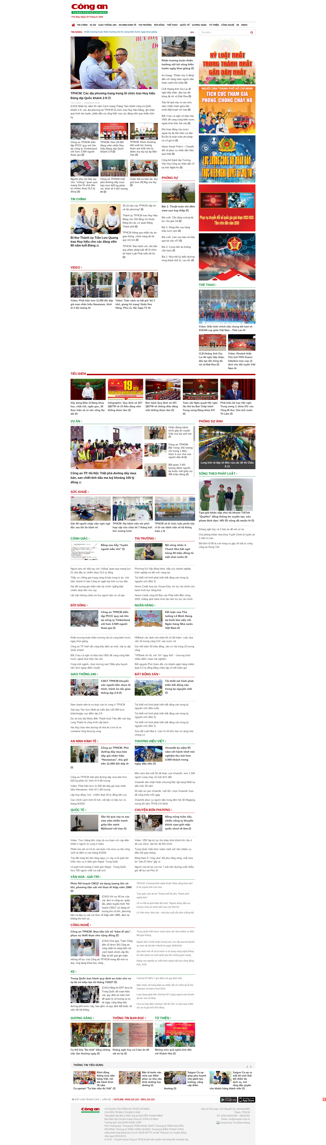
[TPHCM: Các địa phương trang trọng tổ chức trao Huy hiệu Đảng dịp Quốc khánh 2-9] (114, 62)
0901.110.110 (148, 1099)
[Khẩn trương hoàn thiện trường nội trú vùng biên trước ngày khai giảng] (178, 46)
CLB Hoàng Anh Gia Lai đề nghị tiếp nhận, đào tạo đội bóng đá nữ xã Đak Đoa (176, 93)
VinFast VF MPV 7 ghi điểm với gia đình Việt (159, 978)
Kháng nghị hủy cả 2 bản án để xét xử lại (131, 1051)
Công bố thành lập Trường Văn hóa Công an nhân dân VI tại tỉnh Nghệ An (178, 164)
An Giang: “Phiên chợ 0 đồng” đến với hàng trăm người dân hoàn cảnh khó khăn (178, 79)
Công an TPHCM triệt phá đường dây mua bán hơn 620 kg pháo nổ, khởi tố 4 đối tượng (114, 184)
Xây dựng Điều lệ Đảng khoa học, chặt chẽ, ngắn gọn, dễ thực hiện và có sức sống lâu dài (88, 408)
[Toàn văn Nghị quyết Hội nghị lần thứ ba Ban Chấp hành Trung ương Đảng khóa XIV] (200, 390)
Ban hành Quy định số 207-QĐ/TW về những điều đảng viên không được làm (161, 406)
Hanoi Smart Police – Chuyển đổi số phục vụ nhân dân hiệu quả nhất (178, 150)
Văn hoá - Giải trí (85, 877)
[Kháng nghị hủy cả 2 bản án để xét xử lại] (133, 1035)
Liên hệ (106, 1099)
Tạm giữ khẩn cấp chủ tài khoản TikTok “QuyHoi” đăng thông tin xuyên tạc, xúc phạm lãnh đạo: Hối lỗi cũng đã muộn (225, 516)
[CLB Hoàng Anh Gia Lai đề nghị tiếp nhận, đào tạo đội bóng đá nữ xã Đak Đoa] (212, 343)
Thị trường (145, 25)
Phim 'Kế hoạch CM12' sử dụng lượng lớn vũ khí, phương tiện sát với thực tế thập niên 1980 (101, 885)
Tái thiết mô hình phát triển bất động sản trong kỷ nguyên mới (179, 684)
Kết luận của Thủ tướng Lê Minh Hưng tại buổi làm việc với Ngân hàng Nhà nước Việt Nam (179, 620)
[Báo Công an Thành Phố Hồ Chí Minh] (73, 24)
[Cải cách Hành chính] (227, 256)
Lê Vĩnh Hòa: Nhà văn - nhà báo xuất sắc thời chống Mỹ (165, 912)
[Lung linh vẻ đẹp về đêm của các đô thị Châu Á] (227, 442)
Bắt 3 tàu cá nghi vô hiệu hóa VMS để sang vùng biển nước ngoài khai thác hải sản (178, 120)
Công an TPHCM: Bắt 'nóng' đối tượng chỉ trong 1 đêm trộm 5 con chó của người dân (180, 451)
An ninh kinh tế (127, 25)
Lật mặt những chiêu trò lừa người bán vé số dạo (98, 595)
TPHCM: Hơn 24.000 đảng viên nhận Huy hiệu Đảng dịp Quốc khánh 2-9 (112, 147)
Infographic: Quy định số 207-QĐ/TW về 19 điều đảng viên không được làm (125, 406)
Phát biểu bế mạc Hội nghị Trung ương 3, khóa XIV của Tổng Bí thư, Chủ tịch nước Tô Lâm (236, 408)
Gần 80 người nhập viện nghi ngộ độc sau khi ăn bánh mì (90, 525)
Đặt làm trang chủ (86, 1099)
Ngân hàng (144, 605)
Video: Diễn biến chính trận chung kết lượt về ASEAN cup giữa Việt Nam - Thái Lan (225, 328)
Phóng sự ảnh (211, 421)
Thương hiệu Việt (150, 741)
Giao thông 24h (107, 25)
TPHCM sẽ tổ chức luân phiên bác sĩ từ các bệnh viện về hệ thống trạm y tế (175, 527)
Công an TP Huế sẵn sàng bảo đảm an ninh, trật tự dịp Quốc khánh (118, 32)
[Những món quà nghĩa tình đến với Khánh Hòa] (175, 1035)
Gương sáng (199, 25)
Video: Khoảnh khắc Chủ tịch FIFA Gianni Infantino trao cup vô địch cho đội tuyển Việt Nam (241, 361)
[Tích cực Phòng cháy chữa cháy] (227, 109)
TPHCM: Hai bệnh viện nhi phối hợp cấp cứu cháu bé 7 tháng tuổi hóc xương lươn (132, 527)
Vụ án (93, 25)
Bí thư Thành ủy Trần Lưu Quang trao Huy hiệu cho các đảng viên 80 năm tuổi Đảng (94, 241)
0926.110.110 (132, 1099)
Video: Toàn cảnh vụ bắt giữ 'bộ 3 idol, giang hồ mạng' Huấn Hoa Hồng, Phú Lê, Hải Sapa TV (135, 304)
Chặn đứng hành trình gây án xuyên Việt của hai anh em (180, 430)
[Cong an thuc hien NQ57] (227, 158)
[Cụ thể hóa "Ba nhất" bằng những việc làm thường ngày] (91, 1035)
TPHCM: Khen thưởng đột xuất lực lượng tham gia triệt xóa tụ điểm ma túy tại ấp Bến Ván (143, 148)
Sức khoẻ (79, 492)
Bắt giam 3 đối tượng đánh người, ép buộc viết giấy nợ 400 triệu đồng (180, 469)
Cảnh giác (80, 538)
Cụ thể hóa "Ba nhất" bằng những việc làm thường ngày (90, 1051)
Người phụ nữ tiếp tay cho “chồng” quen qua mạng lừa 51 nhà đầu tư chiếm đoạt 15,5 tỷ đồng (84, 185)
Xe (237, 25)
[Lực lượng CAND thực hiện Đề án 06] (227, 207)
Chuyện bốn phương (153, 810)
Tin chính (82, 25)
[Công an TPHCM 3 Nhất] (227, 60)
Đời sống (159, 25)
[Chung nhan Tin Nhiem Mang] (233, 1122)
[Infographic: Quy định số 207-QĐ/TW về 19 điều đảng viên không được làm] (125, 390)
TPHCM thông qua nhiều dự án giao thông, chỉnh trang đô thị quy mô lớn (140, 236)
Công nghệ (227, 25)
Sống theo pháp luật (217, 473)
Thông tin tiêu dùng (88, 1064)
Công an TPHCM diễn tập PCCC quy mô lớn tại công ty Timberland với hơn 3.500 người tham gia (84, 148)
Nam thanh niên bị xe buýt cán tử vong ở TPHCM (98, 704)
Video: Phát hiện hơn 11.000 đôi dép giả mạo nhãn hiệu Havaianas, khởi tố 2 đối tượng (92, 304)
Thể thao (172, 25)
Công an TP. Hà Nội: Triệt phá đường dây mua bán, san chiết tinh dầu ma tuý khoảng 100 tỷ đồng (103, 478)
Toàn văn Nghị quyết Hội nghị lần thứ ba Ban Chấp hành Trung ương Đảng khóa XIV (200, 406)
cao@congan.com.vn (239, 1119)
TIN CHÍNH (76, 103)
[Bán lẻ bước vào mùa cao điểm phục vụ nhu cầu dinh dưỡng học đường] (130, 1077)
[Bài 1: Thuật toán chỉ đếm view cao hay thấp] (178, 192)
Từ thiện (214, 25)
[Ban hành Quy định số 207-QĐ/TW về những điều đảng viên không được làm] (163, 390)
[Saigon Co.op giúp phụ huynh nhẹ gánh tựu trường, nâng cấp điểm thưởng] (175, 1077)
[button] (191, 31)
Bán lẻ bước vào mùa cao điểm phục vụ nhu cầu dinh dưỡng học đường (152, 1079)
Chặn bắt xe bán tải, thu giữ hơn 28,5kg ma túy (144, 181)
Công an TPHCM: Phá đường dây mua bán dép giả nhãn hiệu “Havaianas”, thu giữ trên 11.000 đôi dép (115, 755)
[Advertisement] (187, 11)
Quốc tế (185, 25)
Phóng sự (170, 177)
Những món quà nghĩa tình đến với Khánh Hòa (173, 1051)
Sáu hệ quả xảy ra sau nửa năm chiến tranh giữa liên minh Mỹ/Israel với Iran (176, 106)
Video (244, 25)
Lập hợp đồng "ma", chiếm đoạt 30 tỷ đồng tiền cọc (99, 794)
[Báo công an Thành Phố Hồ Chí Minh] (89, 8)
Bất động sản (147, 674)
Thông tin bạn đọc (129, 1018)
